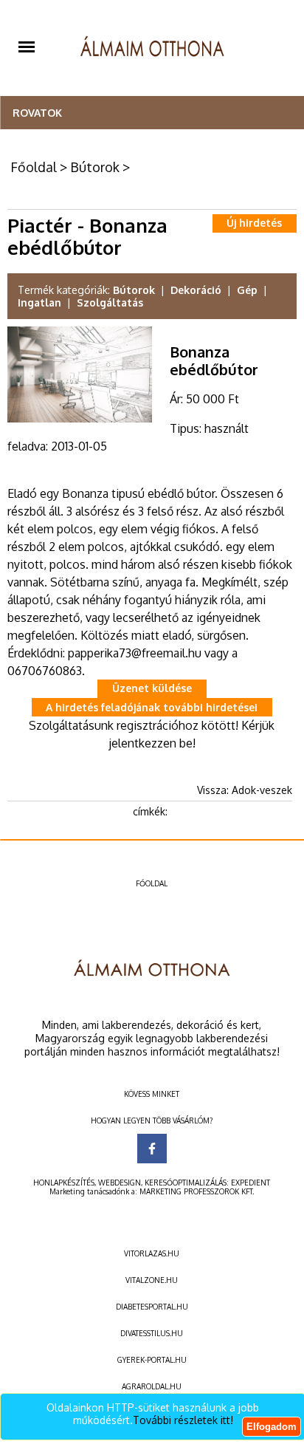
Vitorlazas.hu (151, 1253)
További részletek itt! (183, 1420)
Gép (247, 290)
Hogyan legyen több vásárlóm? (152, 1120)
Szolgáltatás (110, 302)
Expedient (250, 1182)
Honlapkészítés (63, 1182)
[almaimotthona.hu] (152, 48)
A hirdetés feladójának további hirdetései (152, 707)
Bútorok (95, 167)
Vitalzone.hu (151, 1280)
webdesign (119, 1182)
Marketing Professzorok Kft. (196, 1191)
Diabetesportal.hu (152, 1306)
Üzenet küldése (152, 688)
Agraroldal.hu (152, 1386)
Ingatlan (39, 302)
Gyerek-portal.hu (152, 1359)
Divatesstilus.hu (151, 1333)
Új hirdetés (254, 222)
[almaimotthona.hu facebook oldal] (152, 1148)
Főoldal (33, 167)
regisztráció (148, 725)
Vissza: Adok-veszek (244, 790)
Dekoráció (195, 290)
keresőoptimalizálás (186, 1182)
